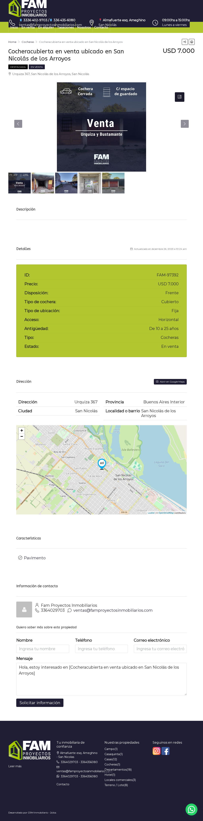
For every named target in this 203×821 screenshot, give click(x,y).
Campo (109, 749)
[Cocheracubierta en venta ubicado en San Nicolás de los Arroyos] (102, 464)
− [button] (21, 436)
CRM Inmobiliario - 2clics (42, 812)
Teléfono (83, 640)
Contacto (101, 27)
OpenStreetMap (166, 512)
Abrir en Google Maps (172, 381)
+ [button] (21, 430)
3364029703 (53, 610)
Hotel (108, 775)
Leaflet (151, 512)
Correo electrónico (152, 640)
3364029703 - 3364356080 (79, 762)
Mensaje (24, 658)
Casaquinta (112, 754)
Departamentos (115, 769)
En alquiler (46, 27)
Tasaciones (65, 27)
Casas (108, 759)
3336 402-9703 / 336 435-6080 (49, 20)
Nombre (24, 640)
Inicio (14, 27)
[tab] (179, 97)
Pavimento (35, 558)
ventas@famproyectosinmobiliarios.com (113, 610)
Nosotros (84, 27)
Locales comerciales (118, 780)
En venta (28, 27)
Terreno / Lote (114, 785)
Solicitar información (39, 702)
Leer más (14, 766)
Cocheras (110, 764)
